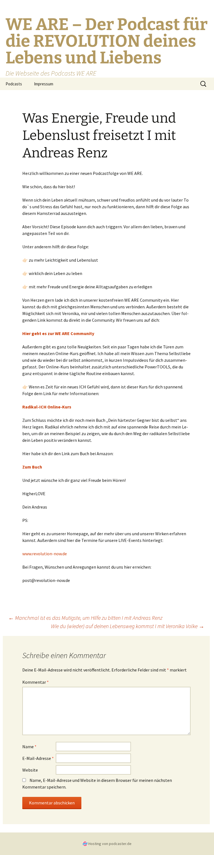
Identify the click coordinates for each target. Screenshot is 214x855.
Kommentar (35, 682)
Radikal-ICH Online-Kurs (46, 407)
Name (29, 746)
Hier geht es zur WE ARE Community (58, 333)
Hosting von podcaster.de (110, 843)
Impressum (43, 83)
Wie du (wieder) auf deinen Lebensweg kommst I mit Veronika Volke (127, 626)
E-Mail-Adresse (38, 758)
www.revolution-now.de (44, 553)
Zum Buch (32, 467)
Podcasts (14, 83)
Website (30, 770)
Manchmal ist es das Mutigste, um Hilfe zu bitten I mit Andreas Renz (85, 617)
